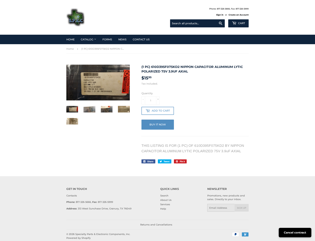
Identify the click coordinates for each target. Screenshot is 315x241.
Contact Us (141, 39)
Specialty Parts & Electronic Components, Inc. (102, 234)
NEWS (122, 39)
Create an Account (239, 15)
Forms (107, 39)
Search (164, 195)
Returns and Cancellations (156, 224)
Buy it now (157, 124)
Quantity (147, 93)
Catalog (87, 39)
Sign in (219, 15)
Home (70, 39)
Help (163, 208)
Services (165, 204)
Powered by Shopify (78, 237)
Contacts (71, 195)
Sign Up (241, 207)
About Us (166, 199)
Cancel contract (295, 232)
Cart (241, 23)
